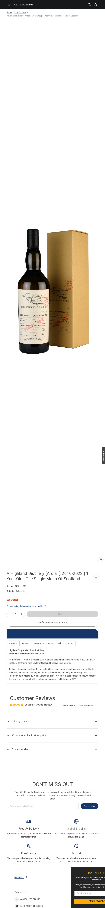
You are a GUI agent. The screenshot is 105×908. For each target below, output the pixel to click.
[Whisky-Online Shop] (23, 4)
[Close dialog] (102, 869)
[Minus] (10, 614)
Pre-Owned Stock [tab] (54, 643)
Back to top (19, 877)
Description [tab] (13, 643)
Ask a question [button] (86, 705)
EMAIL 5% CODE (79, 901)
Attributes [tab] (25, 643)
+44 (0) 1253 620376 (30, 899)
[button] (89, 5)
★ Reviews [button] (103, 455)
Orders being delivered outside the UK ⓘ (26, 606)
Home (9, 12)
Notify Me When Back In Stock (52, 622)
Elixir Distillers (20, 12)
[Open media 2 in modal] (52, 291)
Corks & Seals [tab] (38, 643)
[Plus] (22, 614)
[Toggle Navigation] (10, 5)
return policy (63, 741)
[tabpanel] (52, 665)
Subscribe (89, 806)
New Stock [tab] (69, 643)
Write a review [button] (68, 705)
